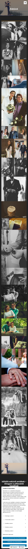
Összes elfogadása (15, 541)
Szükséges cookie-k (9, 515)
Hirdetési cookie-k (9, 527)
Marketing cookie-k (9, 530)
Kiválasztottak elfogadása (14, 538)
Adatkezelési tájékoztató (8, 534)
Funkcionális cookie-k (9, 519)
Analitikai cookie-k (9, 523)
